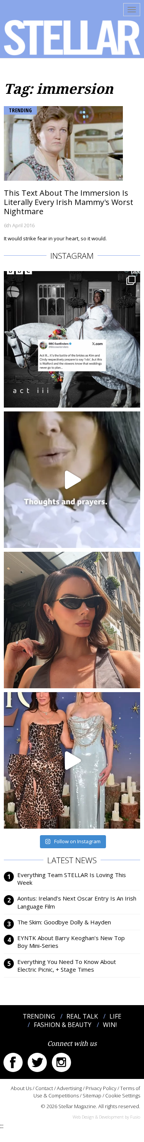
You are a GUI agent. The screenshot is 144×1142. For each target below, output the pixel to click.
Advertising (69, 1088)
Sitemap (92, 1095)
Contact (44, 1088)
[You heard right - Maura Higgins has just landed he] (72, 620)
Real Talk (82, 1016)
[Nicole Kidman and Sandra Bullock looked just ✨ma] (72, 760)
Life (115, 1016)
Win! (110, 1025)
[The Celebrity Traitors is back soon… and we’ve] (72, 479)
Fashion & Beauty (62, 1025)
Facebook (13, 1062)
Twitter (37, 1062)
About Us (21, 1088)
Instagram (61, 1062)
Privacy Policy (101, 1088)
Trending (20, 110)
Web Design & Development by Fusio (106, 1117)
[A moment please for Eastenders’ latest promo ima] (72, 339)
